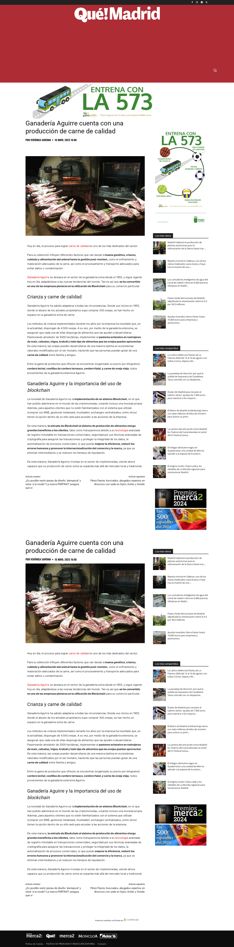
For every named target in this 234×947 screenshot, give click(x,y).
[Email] (76, 147)
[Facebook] (192, 2)
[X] (206, 2)
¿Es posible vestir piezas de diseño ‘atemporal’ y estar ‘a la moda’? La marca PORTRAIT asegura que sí (53, 484)
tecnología (121, 430)
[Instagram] (197, 2)
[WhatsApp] (52, 147)
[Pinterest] (44, 147)
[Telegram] (202, 2)
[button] (215, 70)
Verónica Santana (40, 140)
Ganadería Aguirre (38, 277)
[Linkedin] (68, 147)
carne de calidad (79, 246)
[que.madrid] (117, 15)
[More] (84, 147)
